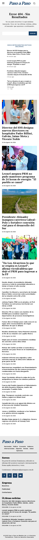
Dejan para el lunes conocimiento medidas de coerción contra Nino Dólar (19, 341)
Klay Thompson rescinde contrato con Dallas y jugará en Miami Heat (17, 396)
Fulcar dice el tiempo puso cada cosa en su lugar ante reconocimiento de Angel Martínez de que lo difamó (19, 324)
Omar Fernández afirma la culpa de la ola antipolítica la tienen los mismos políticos (18, 378)
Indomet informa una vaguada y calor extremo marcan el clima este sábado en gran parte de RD (18, 359)
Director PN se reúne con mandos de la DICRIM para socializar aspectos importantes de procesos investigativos (18, 314)
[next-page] (11, 88)
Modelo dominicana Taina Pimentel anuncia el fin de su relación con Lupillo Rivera (19, 332)
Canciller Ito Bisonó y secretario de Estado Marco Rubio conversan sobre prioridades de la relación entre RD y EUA (19, 294)
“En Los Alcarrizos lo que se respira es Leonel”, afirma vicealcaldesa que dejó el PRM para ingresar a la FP (19, 83)
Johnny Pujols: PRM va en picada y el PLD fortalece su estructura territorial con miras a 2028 (18, 304)
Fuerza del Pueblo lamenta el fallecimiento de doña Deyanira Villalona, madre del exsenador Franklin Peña (19, 387)
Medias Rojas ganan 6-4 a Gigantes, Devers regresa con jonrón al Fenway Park (19, 420)
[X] (15, 475)
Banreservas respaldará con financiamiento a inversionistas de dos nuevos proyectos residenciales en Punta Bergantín (19, 369)
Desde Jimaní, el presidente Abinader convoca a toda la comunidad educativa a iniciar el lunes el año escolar (18, 284)
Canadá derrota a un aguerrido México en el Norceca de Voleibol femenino (18, 404)
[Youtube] (20, 475)
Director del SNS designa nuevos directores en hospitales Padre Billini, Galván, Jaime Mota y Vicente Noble (19, 52)
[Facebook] (4, 475)
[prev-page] (8, 88)
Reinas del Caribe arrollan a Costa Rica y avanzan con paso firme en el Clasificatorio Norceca (19, 349)
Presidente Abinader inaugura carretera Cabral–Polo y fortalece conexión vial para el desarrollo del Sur (19, 72)
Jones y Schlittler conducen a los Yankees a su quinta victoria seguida (19, 412)
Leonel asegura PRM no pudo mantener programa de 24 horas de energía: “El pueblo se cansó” (18, 62)
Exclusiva (5, 507)
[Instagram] (9, 475)
